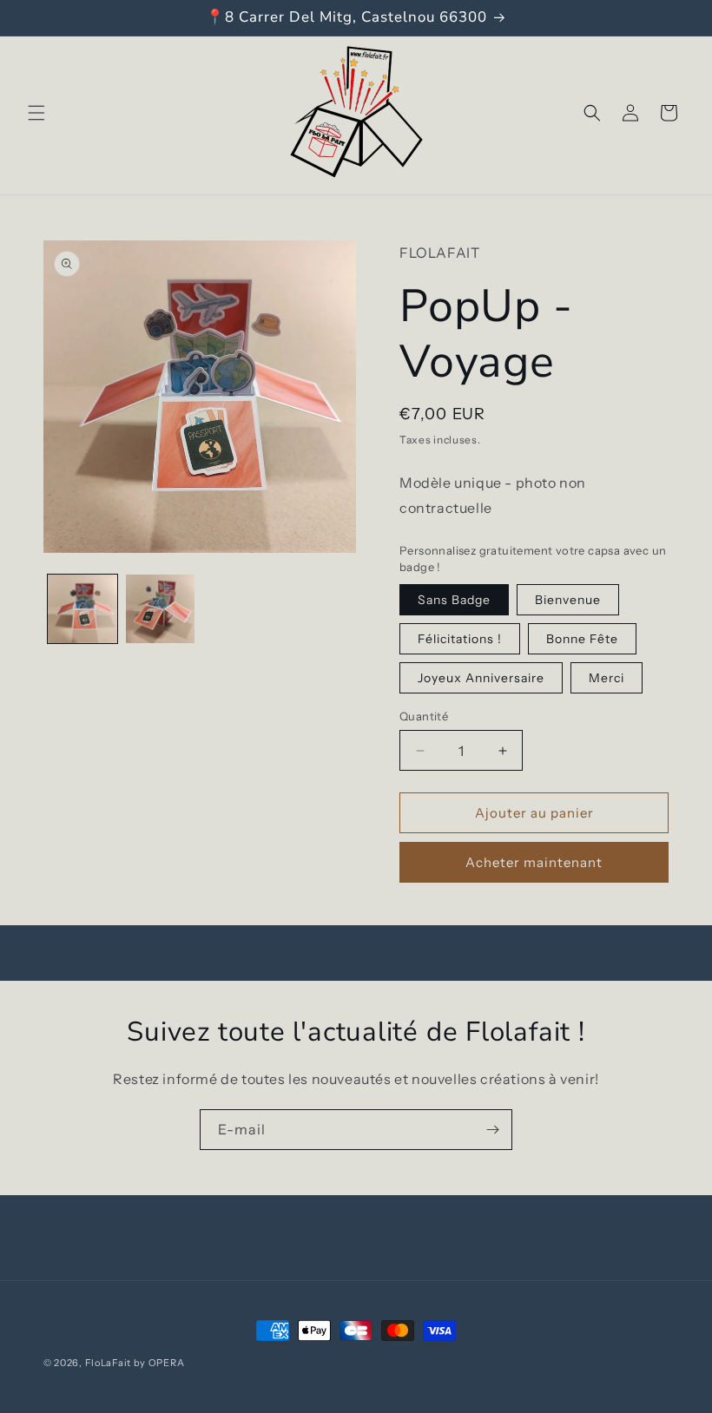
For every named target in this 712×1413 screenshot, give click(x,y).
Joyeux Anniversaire (481, 678)
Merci (606, 678)
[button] (36, 113)
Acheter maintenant (534, 862)
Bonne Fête (582, 639)
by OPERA (159, 1363)
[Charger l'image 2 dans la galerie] (160, 609)
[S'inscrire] (492, 1129)
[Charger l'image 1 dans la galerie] (82, 609)
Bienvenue (568, 600)
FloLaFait (108, 1363)
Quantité (423, 716)
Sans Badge (454, 600)
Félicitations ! (460, 639)
